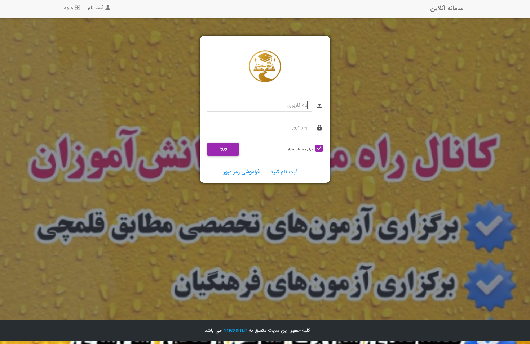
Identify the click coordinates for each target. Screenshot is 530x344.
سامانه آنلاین (446, 8)
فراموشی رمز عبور (241, 172)
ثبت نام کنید (284, 172)
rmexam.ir (235, 330)
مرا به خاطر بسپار (300, 149)
